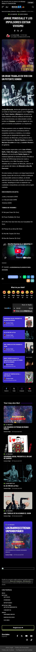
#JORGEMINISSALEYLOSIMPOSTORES (20, 267)
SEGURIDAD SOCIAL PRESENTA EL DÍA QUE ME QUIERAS (18, 457)
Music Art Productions (16, 581)
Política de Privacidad (22, 647)
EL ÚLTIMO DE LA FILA (10, 332)
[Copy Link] (21, 30)
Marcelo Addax (9, 364)
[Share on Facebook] (14, 30)
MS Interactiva (27, 581)
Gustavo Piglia (15, 35)
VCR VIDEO (24, 14)
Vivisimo (12, 121)
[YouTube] (26, 636)
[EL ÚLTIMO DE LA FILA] (29, 334)
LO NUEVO (13, 14)
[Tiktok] (31, 640)
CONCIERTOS (10, 483)
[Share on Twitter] (18, 30)
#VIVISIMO (5, 270)
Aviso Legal (9, 647)
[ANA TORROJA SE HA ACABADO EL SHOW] (29, 347)
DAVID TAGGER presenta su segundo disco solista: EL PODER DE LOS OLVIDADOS (13, 360)
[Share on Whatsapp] (24, 276)
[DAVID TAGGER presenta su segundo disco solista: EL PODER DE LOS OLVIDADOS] (29, 362)
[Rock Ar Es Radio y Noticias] (18, 7)
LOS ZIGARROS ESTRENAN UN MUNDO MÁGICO (18, 529)
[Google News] (31, 636)
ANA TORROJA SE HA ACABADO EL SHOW (17, 513)
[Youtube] (29, 389)
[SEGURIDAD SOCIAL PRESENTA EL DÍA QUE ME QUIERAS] (29, 321)
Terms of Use (12, 3)
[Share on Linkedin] (28, 276)
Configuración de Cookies (24, 650)
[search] (33, 7)
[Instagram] (22, 389)
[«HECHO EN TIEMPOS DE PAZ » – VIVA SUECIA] (29, 377)
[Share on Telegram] (32, 276)
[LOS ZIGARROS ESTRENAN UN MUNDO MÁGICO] (18, 540)
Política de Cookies (8, 650)
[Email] (28, 280)
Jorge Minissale (7, 109)
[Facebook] (6, 389)
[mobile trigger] (3, 7)
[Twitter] (14, 389)
